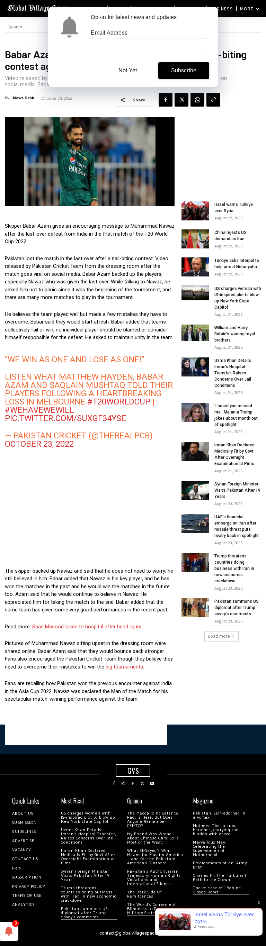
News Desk (23, 97)
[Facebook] (165, 100)
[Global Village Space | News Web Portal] (38, 8)
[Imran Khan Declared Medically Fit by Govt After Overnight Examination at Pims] (195, 451)
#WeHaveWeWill (39, 410)
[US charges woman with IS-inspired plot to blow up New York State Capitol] (195, 292)
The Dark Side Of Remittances (144, 894)
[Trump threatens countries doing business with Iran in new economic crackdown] (195, 562)
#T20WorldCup (118, 402)
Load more (219, 636)
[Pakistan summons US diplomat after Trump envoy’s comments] (195, 607)
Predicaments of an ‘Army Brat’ (220, 865)
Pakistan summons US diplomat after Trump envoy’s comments (236, 607)
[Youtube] (152, 784)
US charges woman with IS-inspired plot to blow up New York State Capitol (88, 817)
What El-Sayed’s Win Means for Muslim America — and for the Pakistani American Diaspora (155, 856)
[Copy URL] (213, 100)
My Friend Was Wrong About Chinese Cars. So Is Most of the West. (153, 838)
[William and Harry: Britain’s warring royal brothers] (195, 333)
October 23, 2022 (39, 444)
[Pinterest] (133, 784)
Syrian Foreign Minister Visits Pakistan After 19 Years (237, 490)
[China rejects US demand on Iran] (195, 238)
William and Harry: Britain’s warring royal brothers (234, 334)
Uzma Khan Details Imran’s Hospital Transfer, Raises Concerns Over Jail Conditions (232, 373)
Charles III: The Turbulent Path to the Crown (220, 877)
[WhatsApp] (197, 100)
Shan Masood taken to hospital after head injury (86, 627)
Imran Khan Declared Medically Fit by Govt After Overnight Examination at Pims (88, 856)
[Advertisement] (90, 509)
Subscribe (184, 70)
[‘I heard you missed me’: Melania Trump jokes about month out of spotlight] (195, 412)
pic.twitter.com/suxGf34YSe (65, 418)
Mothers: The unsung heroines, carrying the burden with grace (216, 829)
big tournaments (124, 667)
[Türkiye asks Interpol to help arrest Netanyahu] (195, 266)
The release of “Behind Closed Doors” (217, 890)
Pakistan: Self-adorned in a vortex (219, 815)
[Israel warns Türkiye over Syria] (195, 210)
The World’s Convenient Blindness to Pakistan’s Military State (151, 908)
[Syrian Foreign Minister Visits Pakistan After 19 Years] (195, 490)
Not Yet (127, 70)
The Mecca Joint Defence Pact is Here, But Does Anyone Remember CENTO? (152, 819)
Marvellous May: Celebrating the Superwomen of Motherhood (209, 848)
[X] (181, 100)
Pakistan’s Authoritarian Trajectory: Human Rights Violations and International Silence (154, 877)
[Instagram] (123, 784)
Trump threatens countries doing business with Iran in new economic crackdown (234, 568)
